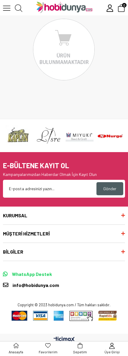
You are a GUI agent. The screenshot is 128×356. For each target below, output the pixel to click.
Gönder (109, 188)
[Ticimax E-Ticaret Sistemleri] (64, 340)
